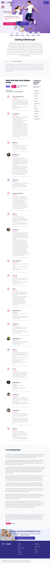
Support (19, 552)
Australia (36, 551)
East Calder (36, 111)
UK (10, 61)
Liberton (36, 101)
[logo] (7, 3)
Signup (19, 551)
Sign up (13, 86)
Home (6, 61)
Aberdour (36, 108)
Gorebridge (36, 90)
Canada (36, 549)
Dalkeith (36, 113)
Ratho (35, 106)
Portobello (36, 116)
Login (8, 86)
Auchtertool (36, 93)
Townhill (36, 98)
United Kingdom (38, 546)
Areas (19, 546)
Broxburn (36, 95)
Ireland (36, 552)
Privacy (19, 554)
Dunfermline (36, 103)
